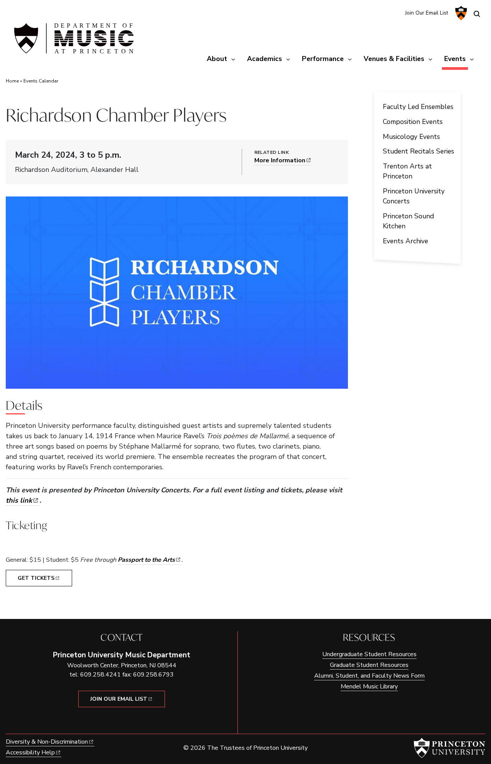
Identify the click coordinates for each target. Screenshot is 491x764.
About (217, 58)
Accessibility (30, 752)
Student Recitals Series (418, 151)
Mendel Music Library (369, 686)
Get (36, 578)
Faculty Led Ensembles (418, 106)
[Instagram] (381, 12)
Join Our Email (118, 699)
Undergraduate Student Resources (369, 654)
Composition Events (413, 121)
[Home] (73, 41)
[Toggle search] (476, 13)
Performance (323, 58)
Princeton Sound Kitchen (408, 221)
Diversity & (47, 742)
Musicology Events (411, 136)
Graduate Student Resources (369, 665)
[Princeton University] (460, 13)
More (279, 160)
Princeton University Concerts (414, 196)
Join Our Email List (426, 13)
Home (12, 81)
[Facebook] (394, 12)
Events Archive (405, 241)
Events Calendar (40, 81)
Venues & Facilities (394, 58)
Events (456, 58)
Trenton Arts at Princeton (407, 171)
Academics (264, 58)
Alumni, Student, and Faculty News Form (369, 676)
